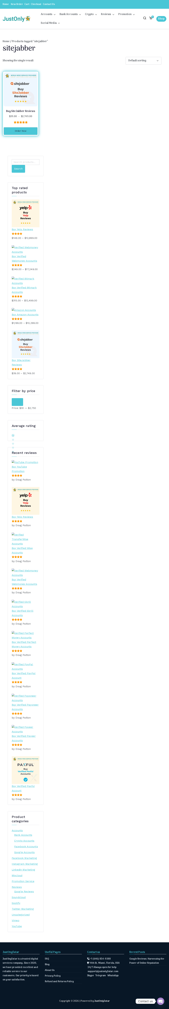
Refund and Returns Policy (59, 982)
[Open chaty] (160, 1001)
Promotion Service (23, 881)
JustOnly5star (102, 1001)
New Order (17, 4)
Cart (26, 4)
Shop (161, 19)
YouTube (17, 926)
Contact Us (49, 4)
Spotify (16, 903)
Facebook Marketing (24, 858)
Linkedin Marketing (23, 869)
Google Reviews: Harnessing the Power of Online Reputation (146, 961)
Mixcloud (17, 875)
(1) (13, 436)
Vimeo (15, 920)
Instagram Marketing (25, 863)
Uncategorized (21, 914)
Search (18, 168)
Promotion (124, 14)
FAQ (47, 959)
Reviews (106, 14)
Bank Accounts (69, 14)
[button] (54, 14)
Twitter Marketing (23, 908)
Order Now (20, 131)
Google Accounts (24, 852)
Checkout (36, 4)
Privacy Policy (53, 976)
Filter (17, 401)
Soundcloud (19, 897)
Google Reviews (24, 891)
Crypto (89, 14)
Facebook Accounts (26, 846)
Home (6, 4)
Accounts (46, 14)
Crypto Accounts (24, 840)
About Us (49, 970)
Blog (47, 964)
